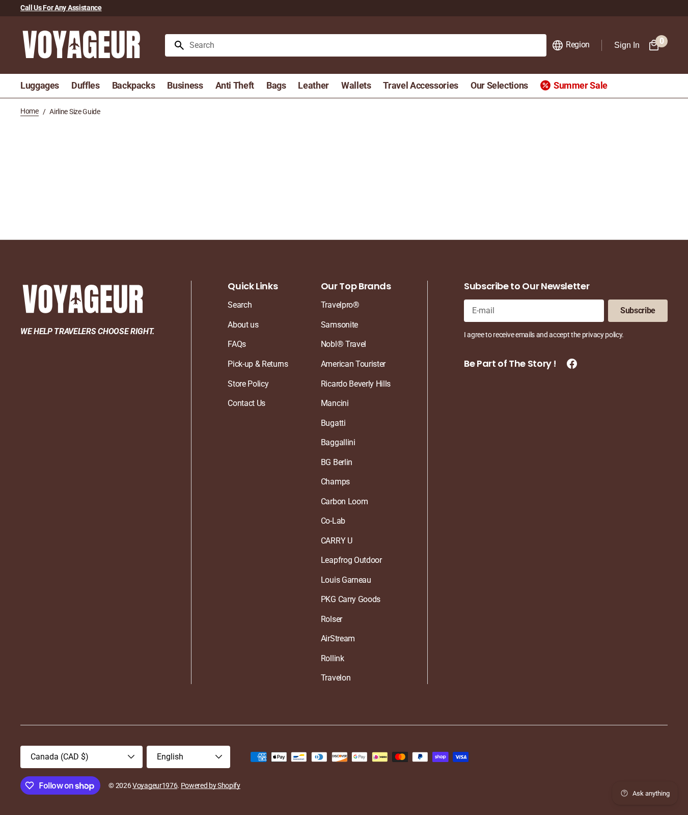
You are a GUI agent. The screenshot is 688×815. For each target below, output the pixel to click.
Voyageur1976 (154, 785)
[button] (571, 45)
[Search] (175, 45)
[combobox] (365, 45)
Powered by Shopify (210, 785)
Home (29, 111)
